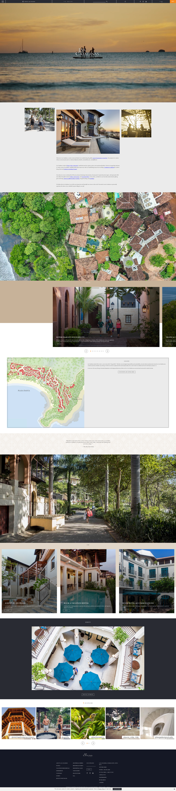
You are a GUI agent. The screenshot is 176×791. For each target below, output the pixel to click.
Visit (173, 1)
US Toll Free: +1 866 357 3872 (106, 772)
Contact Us (102, 774)
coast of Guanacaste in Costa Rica (100, 158)
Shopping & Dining (78, 763)
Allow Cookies (117, 789)
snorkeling (92, 178)
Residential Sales (78, 768)
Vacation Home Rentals (63, 768)
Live (8, 610)
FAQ (74, 775)
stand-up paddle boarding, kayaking (72, 178)
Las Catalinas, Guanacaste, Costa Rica (108, 764)
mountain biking (85, 176)
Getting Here (102, 767)
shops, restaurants (74, 165)
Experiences (59, 770)
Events (58, 775)
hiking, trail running (74, 176)
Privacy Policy (101, 789)
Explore (59, 344)
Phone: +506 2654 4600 (104, 769)
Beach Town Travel (61, 778)
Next (107, 351)
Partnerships (102, 777)
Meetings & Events (78, 765)
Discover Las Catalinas (126, 372)
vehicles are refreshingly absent (70, 169)
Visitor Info (76, 770)
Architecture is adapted (109, 167)
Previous (86, 351)
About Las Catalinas (62, 763)
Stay (125, 610)
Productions (76, 773)
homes (68, 165)
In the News (102, 780)
